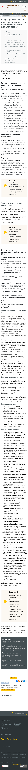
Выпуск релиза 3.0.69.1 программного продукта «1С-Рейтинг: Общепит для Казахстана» (13, 642)
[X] (21, 681)
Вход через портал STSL (8, 689)
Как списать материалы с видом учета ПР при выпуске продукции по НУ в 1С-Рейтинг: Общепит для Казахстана (13, 660)
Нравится (13, 677)
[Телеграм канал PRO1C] (9, 739)
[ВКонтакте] (17, 681)
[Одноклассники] (19, 681)
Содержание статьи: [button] (13, 32)
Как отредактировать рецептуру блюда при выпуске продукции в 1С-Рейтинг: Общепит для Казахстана (13, 665)
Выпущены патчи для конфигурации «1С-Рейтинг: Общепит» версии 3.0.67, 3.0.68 (12, 645)
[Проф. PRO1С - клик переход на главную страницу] (2, 6)
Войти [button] (13, 1)
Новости (5, 682)
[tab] (14, 32)
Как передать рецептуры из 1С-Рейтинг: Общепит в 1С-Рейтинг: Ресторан (12, 656)
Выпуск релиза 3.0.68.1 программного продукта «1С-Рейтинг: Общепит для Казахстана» (13, 649)
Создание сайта (17, 764)
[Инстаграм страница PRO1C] (3, 739)
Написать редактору (20, 713)
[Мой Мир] (24, 681)
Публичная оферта (22, 1)
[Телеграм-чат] (15, 739)
